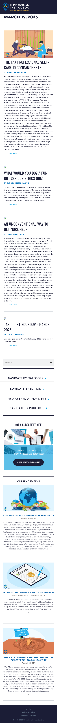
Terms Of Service (28, 715)
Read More (13, 153)
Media (28, 709)
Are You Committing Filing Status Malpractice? (28, 592)
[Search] (51, 362)
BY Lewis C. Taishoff (14, 334)
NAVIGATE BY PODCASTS (27, 408)
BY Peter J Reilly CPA (14, 234)
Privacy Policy (28, 712)
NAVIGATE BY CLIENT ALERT (27, 399)
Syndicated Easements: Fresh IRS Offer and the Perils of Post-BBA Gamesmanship (28, 658)
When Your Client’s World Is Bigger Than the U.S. (28, 515)
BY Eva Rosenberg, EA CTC (16, 183)
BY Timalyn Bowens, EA (15, 72)
